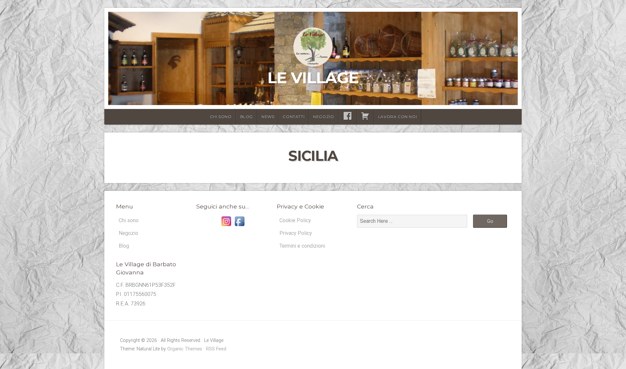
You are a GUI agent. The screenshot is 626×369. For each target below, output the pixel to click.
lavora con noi (397, 116)
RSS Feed (216, 349)
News (267, 116)
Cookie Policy (295, 220)
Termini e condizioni (302, 246)
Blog (246, 116)
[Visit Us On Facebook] (239, 226)
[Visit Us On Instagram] (226, 226)
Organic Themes (184, 349)
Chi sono (221, 116)
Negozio (323, 116)
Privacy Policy (295, 233)
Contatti (294, 116)
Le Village (313, 77)
